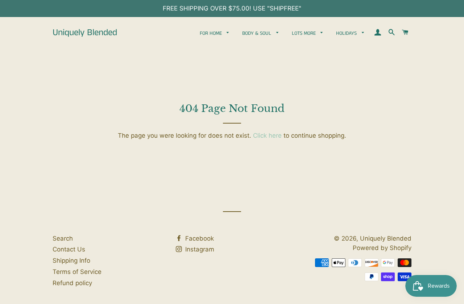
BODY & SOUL (257, 33)
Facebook (198, 238)
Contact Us (69, 249)
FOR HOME (211, 33)
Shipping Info (71, 260)
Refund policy (72, 283)
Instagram (198, 249)
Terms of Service (77, 271)
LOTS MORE (304, 33)
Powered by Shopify (382, 247)
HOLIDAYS (347, 33)
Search (63, 238)
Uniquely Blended (85, 32)
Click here (267, 135)
